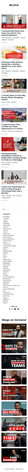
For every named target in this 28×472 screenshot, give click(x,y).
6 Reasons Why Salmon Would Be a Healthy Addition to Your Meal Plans (12, 65)
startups (5, 297)
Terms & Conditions (10, 469)
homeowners (23, 37)
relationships (6, 282)
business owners (7, 237)
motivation (5, 271)
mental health (4, 39)
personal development (19, 131)
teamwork (5, 301)
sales (4, 290)
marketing (5, 268)
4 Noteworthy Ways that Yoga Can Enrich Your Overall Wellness (12, 33)
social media (6, 295)
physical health (11, 39)
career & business (7, 240)
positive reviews (7, 280)
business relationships (8, 239)
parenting (5, 275)
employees (5, 252)
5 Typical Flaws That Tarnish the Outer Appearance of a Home (12, 127)
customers (4, 102)
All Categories (6, 216)
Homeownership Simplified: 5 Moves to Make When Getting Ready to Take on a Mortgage (13, 157)
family (14, 195)
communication (9, 195)
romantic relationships (8, 289)
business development (8, 235)
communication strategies (9, 245)
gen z (4, 258)
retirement (5, 283)
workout (5, 302)
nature (4, 273)
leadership (5, 266)
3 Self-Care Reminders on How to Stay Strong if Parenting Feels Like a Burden (13, 190)
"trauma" (5, 232)
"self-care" (5, 226)
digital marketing (7, 251)
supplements (6, 299)
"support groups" (7, 228)
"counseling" (6, 218)
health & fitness (9, 37)
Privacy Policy (19, 469)
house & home (10, 131)
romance (5, 287)
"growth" (5, 220)
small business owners (8, 294)
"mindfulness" (6, 223)
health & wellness (16, 37)
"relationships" (6, 225)
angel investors (7, 233)
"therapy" (5, 230)
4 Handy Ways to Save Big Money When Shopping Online (13, 97)
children (3, 195)
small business (6, 292)
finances (8, 102)
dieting (3, 37)
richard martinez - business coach (11, 285)
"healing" (5, 221)
